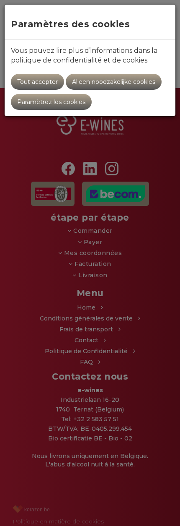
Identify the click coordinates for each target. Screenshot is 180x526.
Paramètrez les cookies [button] (51, 102)
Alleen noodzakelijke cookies (113, 82)
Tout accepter (37, 82)
